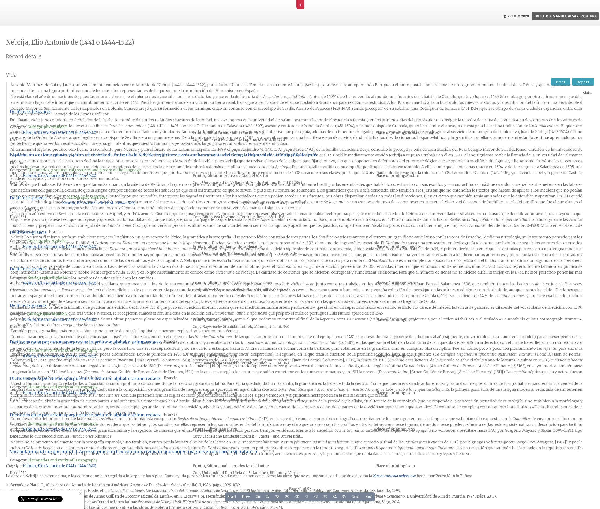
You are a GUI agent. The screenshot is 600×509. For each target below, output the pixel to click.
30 (297, 496)
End (368, 496)
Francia (56, 232)
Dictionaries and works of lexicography (62, 350)
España (16, 120)
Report (583, 82)
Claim (587, 92)
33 (325, 496)
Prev (246, 496)
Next (356, 496)
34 (335, 496)
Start (232, 496)
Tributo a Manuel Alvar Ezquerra (565, 16)
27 (268, 496)
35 (344, 496)
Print (561, 82)
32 (316, 496)
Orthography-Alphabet (47, 127)
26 (258, 496)
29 (287, 496)
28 (277, 496)
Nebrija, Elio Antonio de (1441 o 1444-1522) (59, 132)
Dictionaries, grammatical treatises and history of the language (84, 170)
